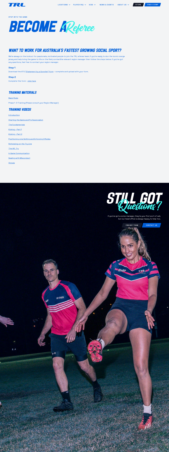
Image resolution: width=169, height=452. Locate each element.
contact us (151, 225)
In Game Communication (19, 153)
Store (138, 5)
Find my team (132, 225)
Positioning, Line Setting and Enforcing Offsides (29, 139)
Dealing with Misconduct (19, 158)
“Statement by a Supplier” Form (39, 71)
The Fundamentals (17, 124)
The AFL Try (14, 148)
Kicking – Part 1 (15, 129)
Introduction (14, 115)
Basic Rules (13, 98)
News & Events (107, 5)
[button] (64, 4)
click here (32, 81)
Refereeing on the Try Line (20, 144)
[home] (17, 5)
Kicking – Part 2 (15, 134)
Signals (12, 163)
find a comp (152, 5)
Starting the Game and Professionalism (26, 120)
